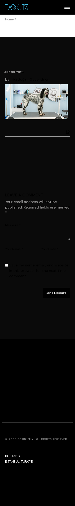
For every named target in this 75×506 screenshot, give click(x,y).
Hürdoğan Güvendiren (30, 79)
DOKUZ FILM (26, 439)
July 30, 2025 (13, 72)
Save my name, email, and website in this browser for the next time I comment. (38, 271)
